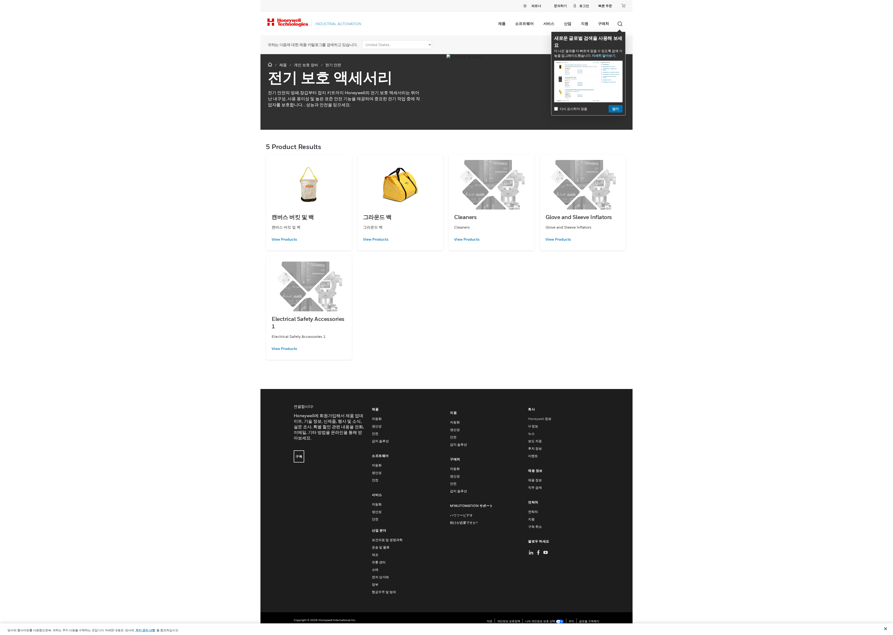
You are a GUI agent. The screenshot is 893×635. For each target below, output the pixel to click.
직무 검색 (535, 487)
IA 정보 (533, 426)
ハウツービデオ (461, 515)
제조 (375, 555)
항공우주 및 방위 (384, 592)
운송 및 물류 (381, 547)
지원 (584, 23)
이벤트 (533, 456)
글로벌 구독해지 (589, 621)
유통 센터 (379, 562)
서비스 (548, 23)
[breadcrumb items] (270, 64)
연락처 (533, 512)
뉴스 (531, 434)
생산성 (377, 426)
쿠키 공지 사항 (145, 630)
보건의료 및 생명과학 (387, 540)
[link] (309, 239)
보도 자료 (535, 441)
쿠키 (571, 621)
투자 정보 (535, 448)
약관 (489, 621)
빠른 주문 (605, 6)
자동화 (377, 419)
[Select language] (525, 6)
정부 (375, 584)
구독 (299, 456)
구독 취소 (535, 527)
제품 (502, 23)
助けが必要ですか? (464, 523)
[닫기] (885, 629)
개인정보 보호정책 (508, 621)
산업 (567, 23)
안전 (375, 434)
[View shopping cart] (623, 5)
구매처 (603, 23)
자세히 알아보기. (604, 55)
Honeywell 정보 (539, 419)
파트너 (536, 6)
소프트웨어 (524, 23)
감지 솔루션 (380, 441)
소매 (375, 570)
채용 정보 (535, 480)
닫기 (615, 109)
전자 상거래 (380, 577)
